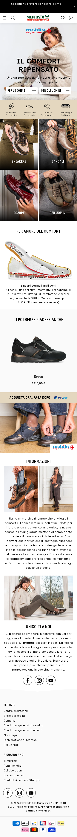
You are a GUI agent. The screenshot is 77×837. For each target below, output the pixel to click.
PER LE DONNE (16, 91)
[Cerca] (13, 18)
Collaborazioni (13, 770)
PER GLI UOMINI (51, 91)
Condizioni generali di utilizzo (23, 730)
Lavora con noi (14, 775)
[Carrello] (71, 18)
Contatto (10, 720)
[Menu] (5, 18)
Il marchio (10, 761)
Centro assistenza (16, 711)
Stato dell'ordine (14, 715)
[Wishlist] (62, 18)
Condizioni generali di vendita (23, 725)
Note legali (11, 735)
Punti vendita (13, 765)
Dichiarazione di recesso (20, 740)
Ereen (38, 376)
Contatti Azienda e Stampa (22, 780)
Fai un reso (11, 745)
